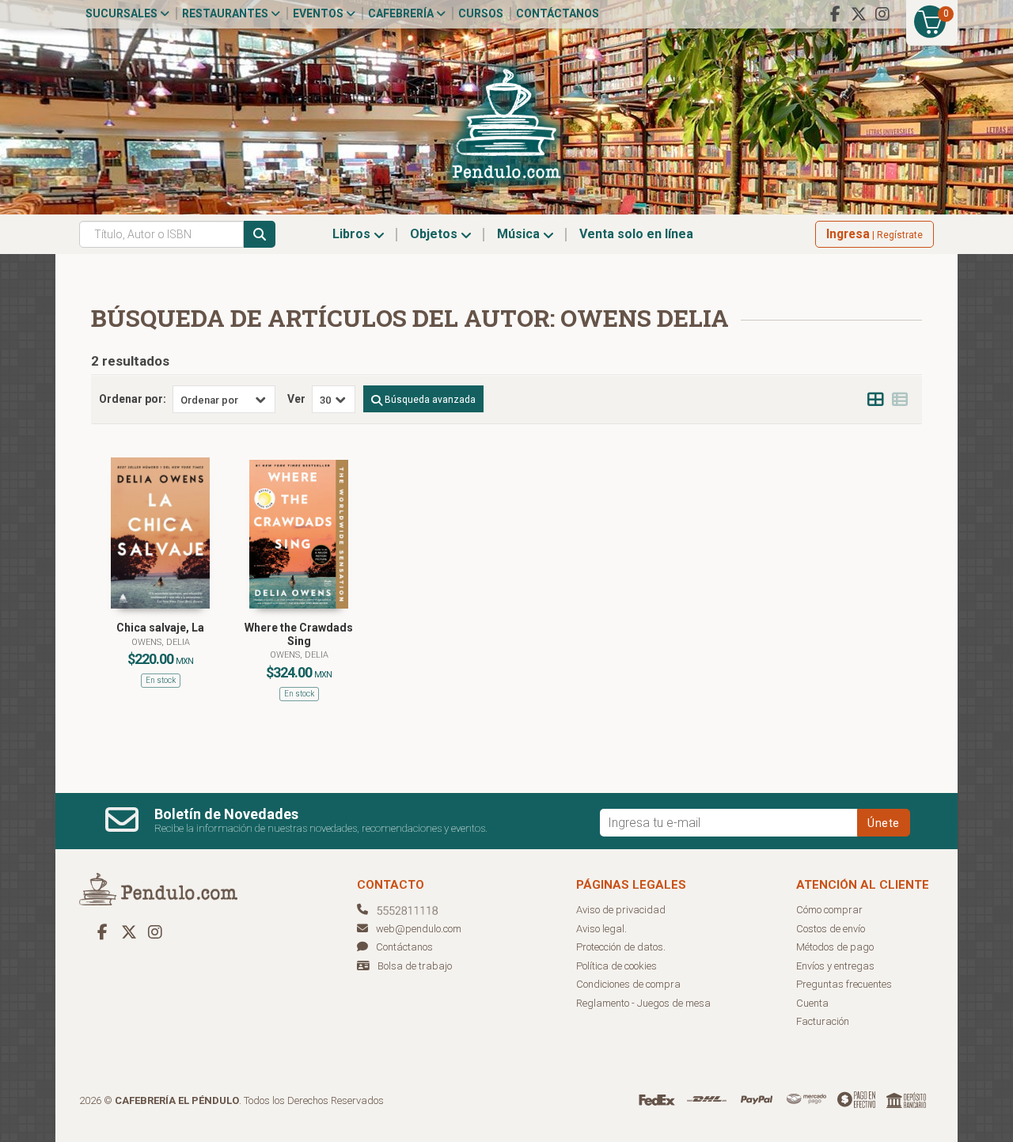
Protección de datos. (621, 947)
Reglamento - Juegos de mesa (643, 1003)
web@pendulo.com (418, 929)
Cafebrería (402, 13)
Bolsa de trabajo (415, 966)
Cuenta (812, 1003)
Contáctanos (557, 13)
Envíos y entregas (835, 966)
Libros (353, 233)
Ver (296, 398)
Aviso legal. (601, 929)
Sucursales (122, 13)
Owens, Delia (160, 642)
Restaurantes (226, 13)
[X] (859, 14)
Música (520, 233)
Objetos (435, 233)
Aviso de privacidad (621, 910)
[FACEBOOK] (835, 14)
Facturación (822, 1021)
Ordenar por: (132, 398)
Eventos (319, 13)
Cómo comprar (829, 910)
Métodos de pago (835, 947)
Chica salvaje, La (160, 627)
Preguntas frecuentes (844, 984)
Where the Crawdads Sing (299, 634)
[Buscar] (259, 234)
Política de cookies (616, 966)
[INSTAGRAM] (882, 14)
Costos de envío (830, 929)
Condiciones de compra (628, 984)
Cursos (480, 13)
